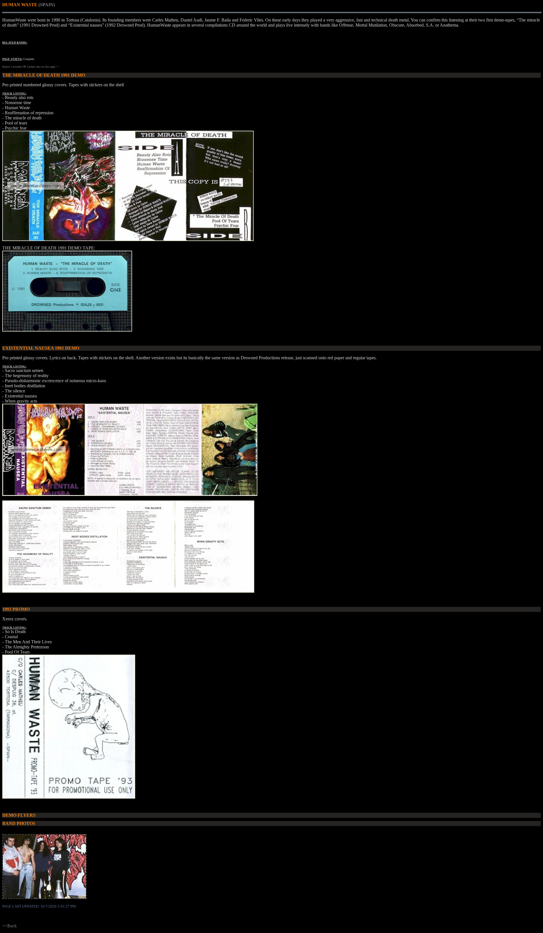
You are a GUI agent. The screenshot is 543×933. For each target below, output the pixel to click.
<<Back (9, 925)
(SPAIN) (46, 4)
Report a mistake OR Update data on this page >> (30, 66)
